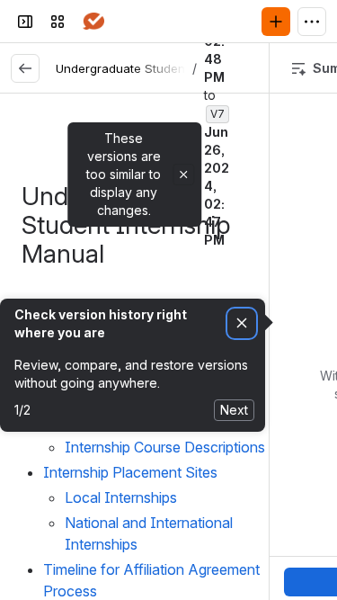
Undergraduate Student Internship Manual (176, 68)
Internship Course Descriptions (167, 447)
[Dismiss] (241, 323)
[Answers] (93, 21)
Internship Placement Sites (132, 472)
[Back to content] (25, 68)
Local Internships (123, 497)
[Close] (183, 174)
